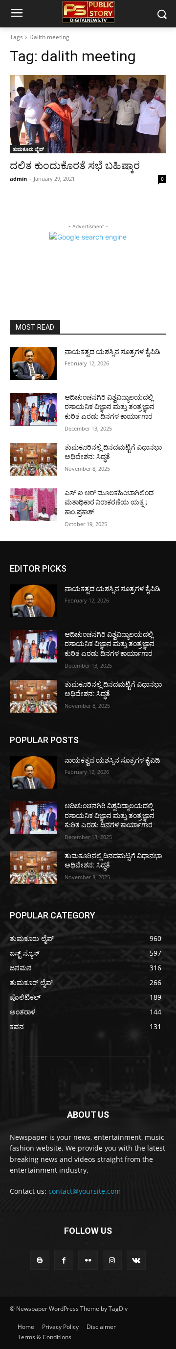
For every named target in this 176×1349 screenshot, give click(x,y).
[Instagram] (112, 1260)
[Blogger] (39, 1260)
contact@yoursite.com (84, 1191)
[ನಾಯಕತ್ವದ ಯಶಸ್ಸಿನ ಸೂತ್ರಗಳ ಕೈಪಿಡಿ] (33, 363)
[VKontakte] (136, 1260)
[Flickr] (87, 1260)
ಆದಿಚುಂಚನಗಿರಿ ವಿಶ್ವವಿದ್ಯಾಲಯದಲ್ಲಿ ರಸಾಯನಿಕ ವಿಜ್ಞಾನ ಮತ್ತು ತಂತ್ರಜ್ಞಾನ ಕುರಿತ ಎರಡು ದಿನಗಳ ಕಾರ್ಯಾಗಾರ (109, 406)
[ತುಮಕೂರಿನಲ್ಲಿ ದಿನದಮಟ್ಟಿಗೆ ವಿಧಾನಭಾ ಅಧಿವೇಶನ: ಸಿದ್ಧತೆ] (33, 459)
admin (18, 178)
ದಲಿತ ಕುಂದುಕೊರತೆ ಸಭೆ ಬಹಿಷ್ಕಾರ (75, 165)
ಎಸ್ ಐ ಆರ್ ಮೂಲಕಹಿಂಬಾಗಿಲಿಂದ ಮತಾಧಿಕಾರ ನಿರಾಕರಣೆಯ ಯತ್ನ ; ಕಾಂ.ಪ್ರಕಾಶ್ (109, 502)
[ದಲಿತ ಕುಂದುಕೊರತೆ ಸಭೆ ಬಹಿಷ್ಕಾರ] (88, 114)
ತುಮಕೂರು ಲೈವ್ (28, 148)
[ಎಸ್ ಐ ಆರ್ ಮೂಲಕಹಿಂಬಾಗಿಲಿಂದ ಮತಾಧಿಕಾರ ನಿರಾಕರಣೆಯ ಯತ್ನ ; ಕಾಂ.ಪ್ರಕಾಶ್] (33, 504)
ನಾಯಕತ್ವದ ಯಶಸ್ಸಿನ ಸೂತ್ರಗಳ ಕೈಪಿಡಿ (112, 352)
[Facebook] (63, 1260)
